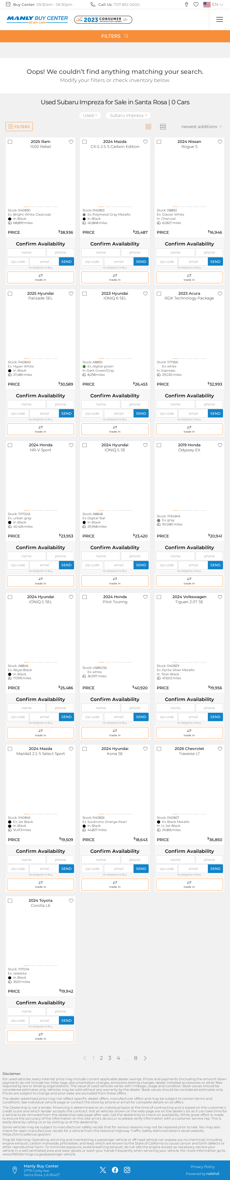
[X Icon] (103, 1170)
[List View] (162, 126)
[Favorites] (196, 4)
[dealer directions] (17, 1170)
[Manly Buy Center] (37, 19)
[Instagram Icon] (127, 1170)
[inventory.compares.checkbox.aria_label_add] (10, 142)
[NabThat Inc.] (212, 1173)
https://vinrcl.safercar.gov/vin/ (27, 1134)
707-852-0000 (127, 4)
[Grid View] (148, 126)
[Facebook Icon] (115, 1170)
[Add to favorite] (71, 142)
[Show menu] (219, 19)
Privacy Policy (203, 1167)
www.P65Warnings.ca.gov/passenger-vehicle (39, 1154)
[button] (186, 4)
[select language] (221, 5)
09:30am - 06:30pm (54, 4)
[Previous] (84, 1058)
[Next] (145, 1058)
